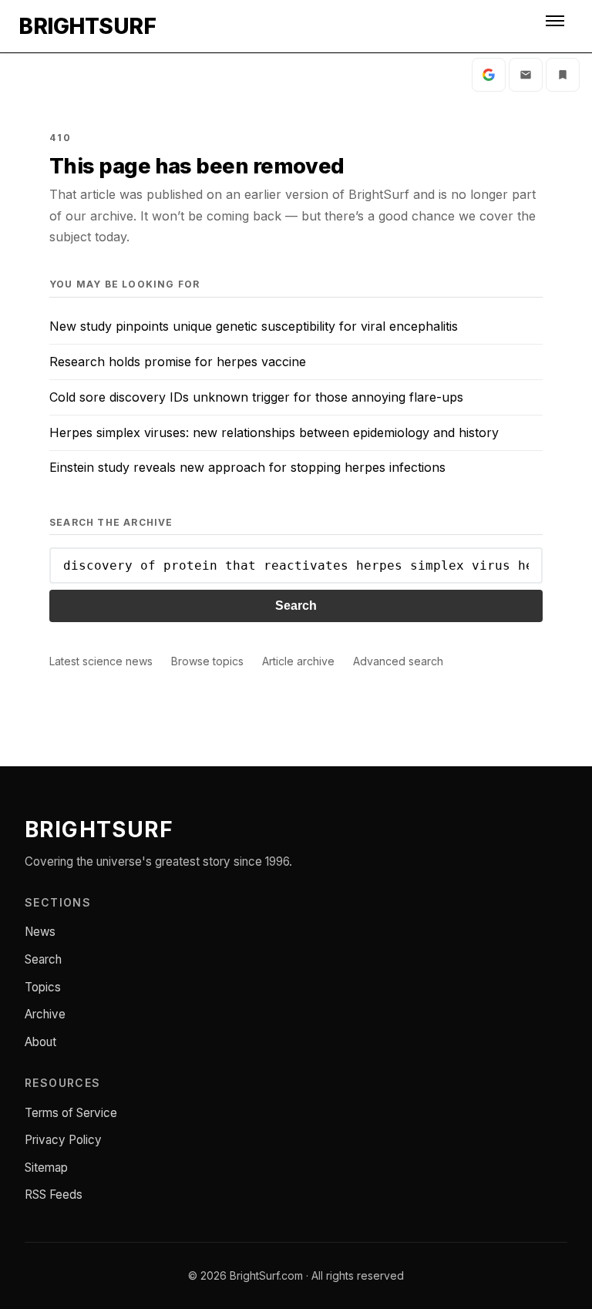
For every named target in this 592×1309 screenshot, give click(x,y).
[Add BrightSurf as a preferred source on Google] (489, 75)
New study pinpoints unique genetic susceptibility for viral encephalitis (253, 326)
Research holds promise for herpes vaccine (177, 361)
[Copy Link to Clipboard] (563, 75)
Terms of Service (71, 1112)
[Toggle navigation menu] (557, 26)
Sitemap (46, 1167)
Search (296, 605)
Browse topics (207, 661)
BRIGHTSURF (87, 26)
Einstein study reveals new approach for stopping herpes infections (247, 467)
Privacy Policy (63, 1139)
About (40, 1042)
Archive (45, 1014)
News (40, 931)
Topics (43, 987)
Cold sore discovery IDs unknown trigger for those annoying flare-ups (256, 397)
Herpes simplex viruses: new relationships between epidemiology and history (274, 432)
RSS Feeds (53, 1194)
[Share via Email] (526, 75)
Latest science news (101, 661)
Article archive (298, 661)
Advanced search (398, 661)
